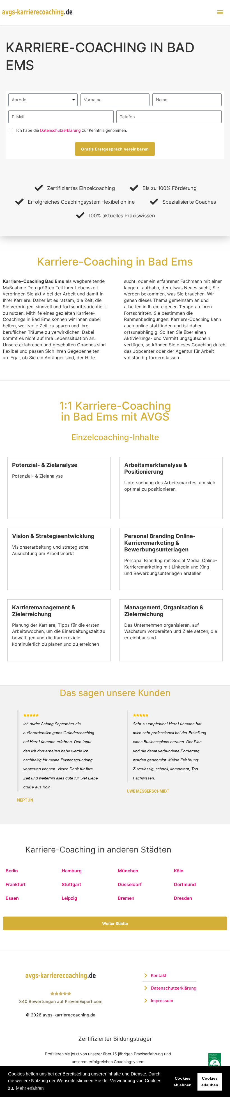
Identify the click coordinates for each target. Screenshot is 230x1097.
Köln (178, 870)
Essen (12, 898)
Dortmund (185, 884)
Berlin (12, 870)
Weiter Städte (115, 923)
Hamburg (72, 870)
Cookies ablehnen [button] (183, 1081)
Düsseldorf (130, 884)
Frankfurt (16, 884)
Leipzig (69, 898)
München (128, 870)
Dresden (183, 898)
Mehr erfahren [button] (30, 1088)
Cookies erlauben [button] (209, 1081)
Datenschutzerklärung (60, 130)
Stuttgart (71, 884)
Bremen (126, 898)
